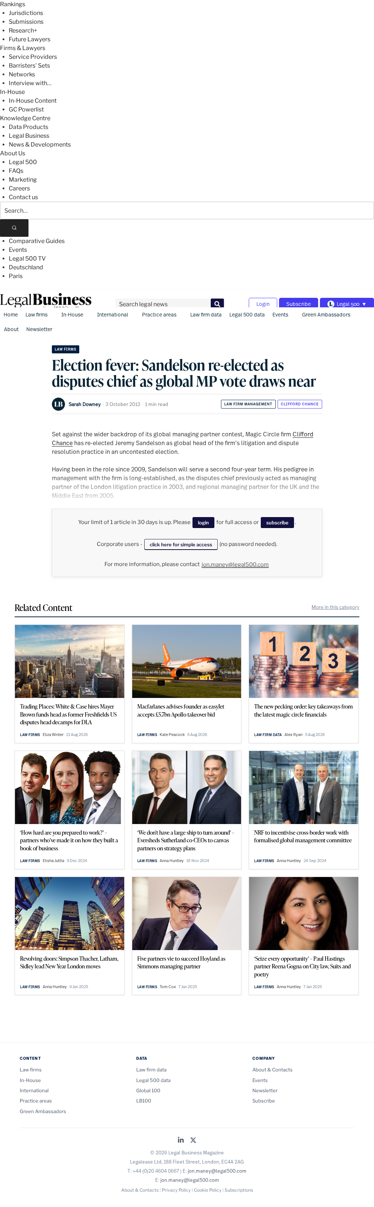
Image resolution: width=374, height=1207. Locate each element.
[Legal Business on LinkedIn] (181, 1141)
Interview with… (30, 83)
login (203, 522)
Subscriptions (239, 1190)
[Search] (14, 228)
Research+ (23, 30)
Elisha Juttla (53, 860)
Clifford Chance (300, 404)
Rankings (12, 4)
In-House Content (33, 100)
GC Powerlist (26, 109)
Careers (19, 188)
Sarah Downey (85, 404)
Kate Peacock (172, 734)
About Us (12, 153)
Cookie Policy (207, 1190)
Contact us (23, 197)
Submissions (26, 21)
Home (11, 314)
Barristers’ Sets (29, 65)
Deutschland (26, 267)
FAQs (16, 170)
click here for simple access (181, 544)
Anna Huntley (172, 860)
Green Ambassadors (326, 314)
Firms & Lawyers (22, 48)
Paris (16, 276)
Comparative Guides (37, 241)
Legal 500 (23, 162)
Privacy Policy (176, 1190)
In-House (12, 91)
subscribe (277, 522)
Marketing (23, 179)
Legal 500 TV (27, 258)
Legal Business (29, 135)
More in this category (335, 607)
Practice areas (159, 314)
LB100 (143, 1101)
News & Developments (40, 144)
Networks (22, 74)
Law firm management (248, 404)
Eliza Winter (53, 734)
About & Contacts (272, 1070)
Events (18, 249)
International (112, 314)
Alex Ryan (293, 734)
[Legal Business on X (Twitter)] (193, 1141)
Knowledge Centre (25, 118)
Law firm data (206, 314)
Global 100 (148, 1090)
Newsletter (39, 329)
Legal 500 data (247, 314)
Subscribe (298, 303)
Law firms (36, 314)
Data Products (28, 127)
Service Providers (33, 56)
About (11, 329)
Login (263, 303)
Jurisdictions (26, 13)
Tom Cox (168, 986)
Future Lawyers (29, 39)
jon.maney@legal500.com (235, 564)
